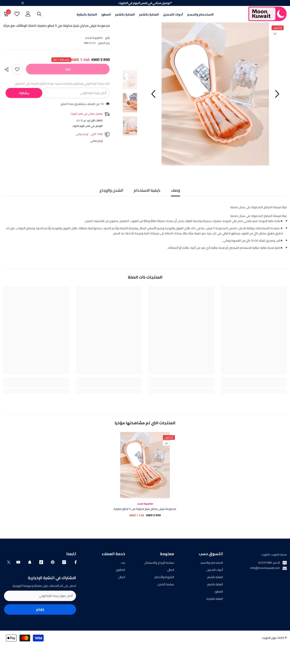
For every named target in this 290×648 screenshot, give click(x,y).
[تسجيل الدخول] (28, 13)
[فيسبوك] (75, 562)
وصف (175, 190)
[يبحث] (39, 14)
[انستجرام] (64, 562)
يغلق (22, 3)
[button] (153, 94)
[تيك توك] (41, 562)
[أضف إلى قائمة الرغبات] (17, 69)
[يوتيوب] (18, 562)
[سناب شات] (30, 562)
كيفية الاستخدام (147, 190)
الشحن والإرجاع (111, 190)
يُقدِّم (40, 609)
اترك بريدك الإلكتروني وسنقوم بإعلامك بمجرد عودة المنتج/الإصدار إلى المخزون (62, 83)
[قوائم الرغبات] (17, 13)
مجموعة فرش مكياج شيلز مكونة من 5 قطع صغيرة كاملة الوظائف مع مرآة (145, 508)
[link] (254, 384)
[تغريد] (9, 562)
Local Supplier (94, 38)
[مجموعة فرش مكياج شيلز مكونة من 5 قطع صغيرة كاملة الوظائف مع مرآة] (145, 465)
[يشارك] (7, 69)
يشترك (24, 93)
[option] (215, 94)
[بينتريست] (52, 562)
